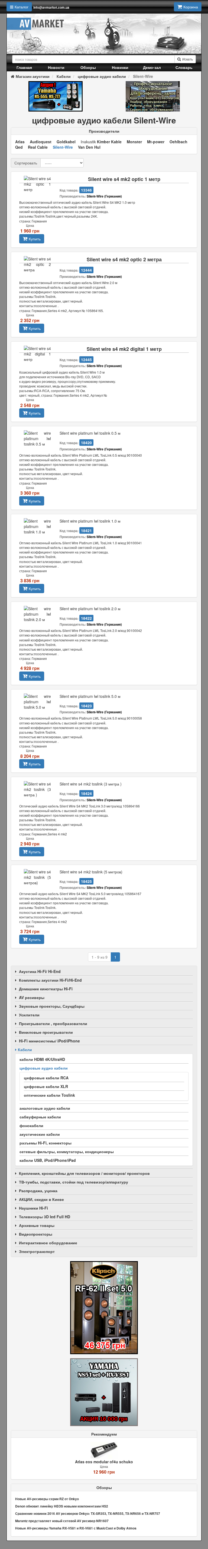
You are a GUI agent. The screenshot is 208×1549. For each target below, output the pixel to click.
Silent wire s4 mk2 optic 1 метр (124, 179)
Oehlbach (178, 141)
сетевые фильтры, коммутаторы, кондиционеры (67, 1151)
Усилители (29, 1014)
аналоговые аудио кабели (45, 1108)
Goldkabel (66, 141)
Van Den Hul (89, 147)
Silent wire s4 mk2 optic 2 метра (124, 259)
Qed (19, 147)
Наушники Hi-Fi (33, 1208)
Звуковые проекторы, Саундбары (51, 1006)
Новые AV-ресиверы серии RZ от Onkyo (47, 1498)
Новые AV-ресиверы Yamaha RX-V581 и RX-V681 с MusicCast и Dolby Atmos (75, 1528)
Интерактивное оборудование (48, 1242)
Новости (56, 67)
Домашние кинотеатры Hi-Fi (46, 988)
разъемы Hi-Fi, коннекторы (46, 1143)
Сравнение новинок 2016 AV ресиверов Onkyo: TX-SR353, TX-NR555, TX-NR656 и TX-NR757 (87, 1513)
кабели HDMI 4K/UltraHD (42, 1059)
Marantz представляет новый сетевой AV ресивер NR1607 (62, 1520)
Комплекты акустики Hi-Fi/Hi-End (50, 980)
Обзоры (88, 67)
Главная (24, 67)
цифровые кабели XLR (46, 1086)
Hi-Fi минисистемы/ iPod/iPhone (49, 1041)
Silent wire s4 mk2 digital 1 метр (124, 349)
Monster (134, 141)
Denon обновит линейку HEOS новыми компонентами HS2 (61, 1506)
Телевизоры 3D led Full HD (44, 1216)
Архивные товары (36, 1225)
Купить (35, 238)
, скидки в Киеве (41, 1199)
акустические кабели (40, 1134)
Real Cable (38, 147)
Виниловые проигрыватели (46, 1032)
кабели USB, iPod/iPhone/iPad (48, 1160)
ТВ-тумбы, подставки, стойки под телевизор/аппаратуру (73, 1182)
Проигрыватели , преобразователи (53, 1023)
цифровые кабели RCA (46, 1077)
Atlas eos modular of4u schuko (104, 1461)
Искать (187, 59)
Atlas (20, 141)
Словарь (184, 67)
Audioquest (40, 141)
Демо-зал (152, 67)
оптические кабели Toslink (49, 1095)
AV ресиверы (31, 997)
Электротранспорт (37, 1251)
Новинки (120, 67)
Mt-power (155, 141)
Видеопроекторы (35, 1234)
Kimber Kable (109, 141)
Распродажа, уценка (38, 1190)
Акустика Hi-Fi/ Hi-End (40, 971)
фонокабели (31, 1125)
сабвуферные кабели (40, 1116)
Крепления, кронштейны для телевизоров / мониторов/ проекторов (84, 1173)
